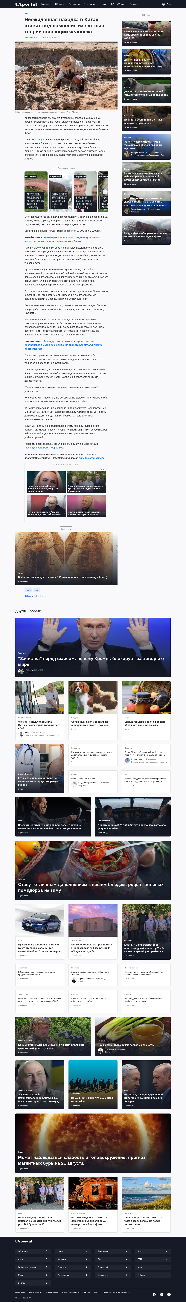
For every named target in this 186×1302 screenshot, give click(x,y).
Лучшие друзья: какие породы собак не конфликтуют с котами (142, 999)
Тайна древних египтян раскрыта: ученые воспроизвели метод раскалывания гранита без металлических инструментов (63, 345)
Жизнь (42, 596)
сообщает (39, 139)
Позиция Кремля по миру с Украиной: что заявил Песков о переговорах (143, 973)
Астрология (74, 4)
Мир (36, 590)
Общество (60, 4)
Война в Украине (118, 4)
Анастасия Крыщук (32, 37)
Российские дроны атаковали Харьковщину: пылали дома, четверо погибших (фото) (89, 1221)
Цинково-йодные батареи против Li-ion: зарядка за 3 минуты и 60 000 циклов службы (91, 948)
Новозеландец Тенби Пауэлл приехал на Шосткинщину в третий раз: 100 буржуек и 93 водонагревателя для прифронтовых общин (39, 1221)
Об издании (20, 1292)
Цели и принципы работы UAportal (76, 1292)
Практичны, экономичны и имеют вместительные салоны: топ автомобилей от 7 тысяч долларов (39, 948)
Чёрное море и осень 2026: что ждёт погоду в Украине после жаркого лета (143, 1221)
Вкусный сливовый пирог (83, 779)
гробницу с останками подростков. (44, 447)
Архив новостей (35, 1292)
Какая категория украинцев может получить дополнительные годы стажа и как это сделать (91, 755)
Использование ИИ (23, 1298)
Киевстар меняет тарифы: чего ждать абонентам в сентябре (88, 999)
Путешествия (90, 4)
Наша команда (52, 1292)
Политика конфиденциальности (116, 1292)
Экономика (46, 4)
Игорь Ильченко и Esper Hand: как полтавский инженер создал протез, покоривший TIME (39, 999)
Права (96, 1292)
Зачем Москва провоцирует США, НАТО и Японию (91, 973)
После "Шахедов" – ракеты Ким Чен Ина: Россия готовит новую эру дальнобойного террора (144, 753)
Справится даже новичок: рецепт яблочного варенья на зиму (144, 723)
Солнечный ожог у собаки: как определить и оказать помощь (90, 723)
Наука (103, 4)
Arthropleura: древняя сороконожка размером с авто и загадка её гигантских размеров (145, 780)
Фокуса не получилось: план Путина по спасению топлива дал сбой (38, 725)
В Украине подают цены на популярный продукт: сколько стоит (36, 973)
